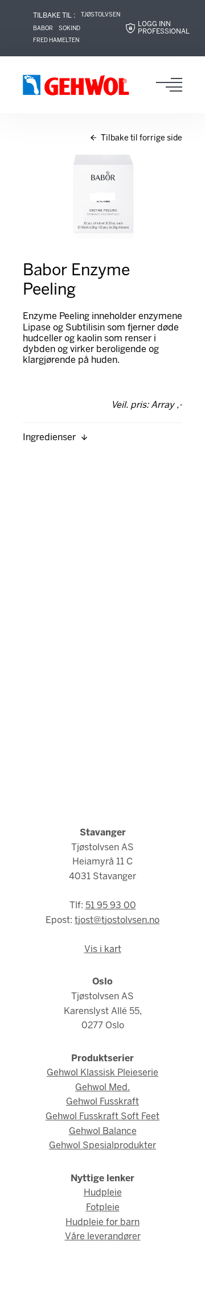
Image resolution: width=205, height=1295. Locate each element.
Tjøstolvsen (100, 15)
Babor (43, 28)
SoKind (69, 28)
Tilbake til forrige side (140, 138)
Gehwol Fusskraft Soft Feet (102, 1116)
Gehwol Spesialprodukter (102, 1145)
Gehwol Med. (102, 1087)
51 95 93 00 (110, 905)
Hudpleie (103, 1193)
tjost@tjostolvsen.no (117, 920)
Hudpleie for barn (102, 1222)
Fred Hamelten (56, 40)
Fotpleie (103, 1207)
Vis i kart (102, 949)
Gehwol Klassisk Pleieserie (102, 1073)
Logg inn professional (164, 28)
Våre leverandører (103, 1236)
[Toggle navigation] (172, 85)
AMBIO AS (128, 1278)
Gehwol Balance (103, 1131)
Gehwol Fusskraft (102, 1102)
